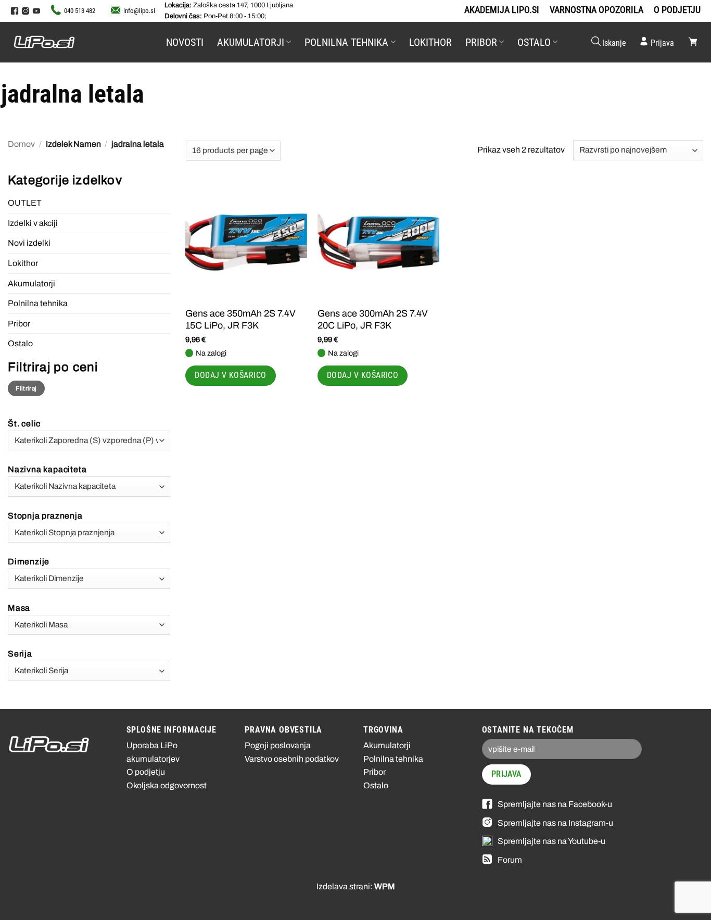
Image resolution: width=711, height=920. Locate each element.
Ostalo (534, 42)
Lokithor (430, 42)
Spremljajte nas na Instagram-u (555, 822)
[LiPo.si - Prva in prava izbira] (65, 42)
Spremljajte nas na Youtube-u (551, 841)
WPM (384, 886)
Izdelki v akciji (33, 223)
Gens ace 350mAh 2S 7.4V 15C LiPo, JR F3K (240, 319)
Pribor (481, 42)
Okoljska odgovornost (166, 785)
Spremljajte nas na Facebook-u (555, 804)
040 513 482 (79, 11)
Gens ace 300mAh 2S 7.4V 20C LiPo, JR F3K (373, 319)
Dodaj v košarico (230, 375)
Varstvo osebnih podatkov (292, 758)
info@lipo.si (139, 11)
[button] (608, 42)
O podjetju (677, 9)
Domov (21, 144)
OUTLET (25, 202)
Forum (510, 859)
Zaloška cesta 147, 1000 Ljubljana (228, 5)
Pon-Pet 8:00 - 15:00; (215, 16)
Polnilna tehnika (346, 42)
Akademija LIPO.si (501, 9)
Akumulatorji (250, 42)
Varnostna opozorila (596, 9)
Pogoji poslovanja (278, 745)
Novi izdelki (29, 242)
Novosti (185, 42)
